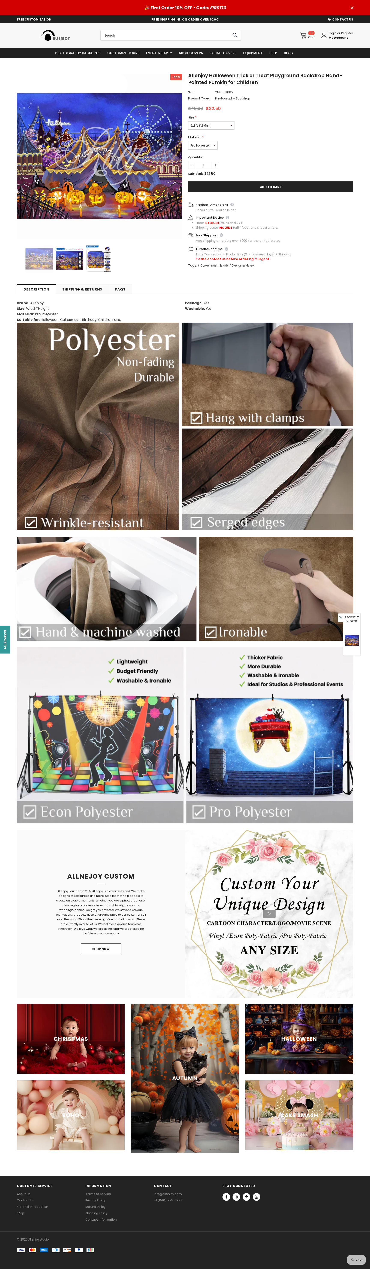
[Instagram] (236, 1197)
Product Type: (199, 98)
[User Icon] (324, 35)
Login (333, 33)
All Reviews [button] (5, 639)
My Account (338, 38)
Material (196, 137)
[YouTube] (256, 1197)
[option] (99, 156)
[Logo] (55, 35)
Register (347, 33)
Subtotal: (195, 174)
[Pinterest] (246, 1197)
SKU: (191, 92)
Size (192, 117)
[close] (352, 8)
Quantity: (195, 157)
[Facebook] (226, 1197)
